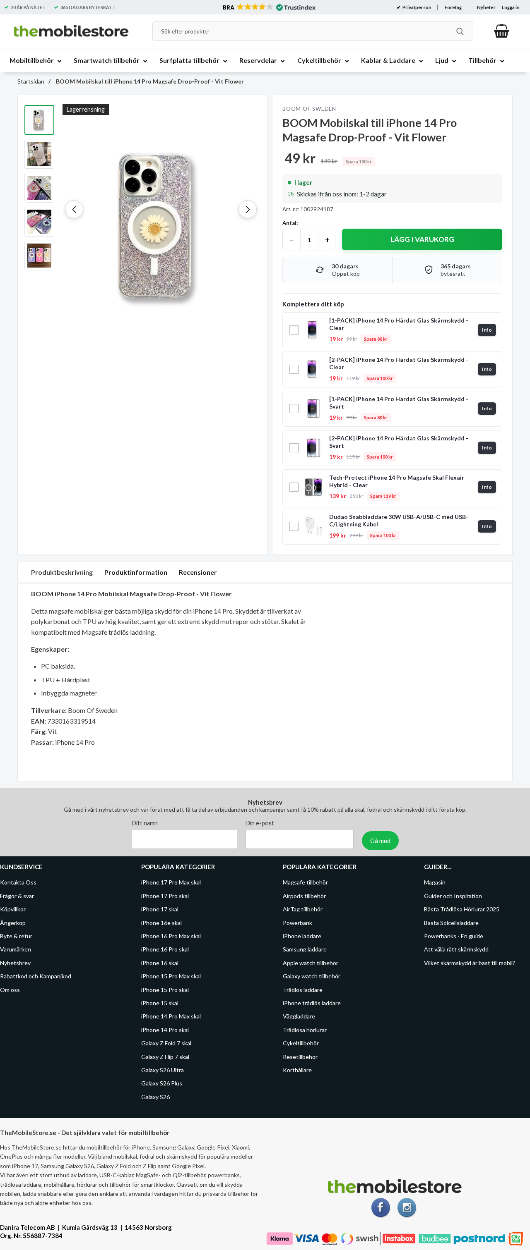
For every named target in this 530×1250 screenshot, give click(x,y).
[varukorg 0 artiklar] (502, 31)
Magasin (435, 882)
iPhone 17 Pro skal (165, 895)
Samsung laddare (305, 949)
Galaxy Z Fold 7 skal (166, 1043)
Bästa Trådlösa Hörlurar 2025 (461, 909)
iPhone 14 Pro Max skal (171, 1016)
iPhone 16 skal (159, 962)
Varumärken (15, 949)
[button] (268, 7)
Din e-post (260, 823)
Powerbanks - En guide (453, 935)
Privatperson (416, 7)
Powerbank (297, 922)
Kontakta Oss (18, 882)
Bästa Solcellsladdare (451, 922)
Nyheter (486, 7)
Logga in (511, 7)
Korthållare (297, 1069)
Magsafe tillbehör (305, 882)
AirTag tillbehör (303, 909)
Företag (453, 7)
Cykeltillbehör (301, 1043)
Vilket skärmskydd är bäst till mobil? (469, 962)
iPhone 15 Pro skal (165, 989)
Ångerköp (13, 922)
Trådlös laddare (303, 989)
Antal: (290, 223)
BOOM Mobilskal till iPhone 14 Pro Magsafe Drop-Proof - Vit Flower (149, 81)
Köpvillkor (13, 909)
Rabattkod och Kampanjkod (35, 976)
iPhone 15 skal (159, 1002)
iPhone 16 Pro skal (165, 949)
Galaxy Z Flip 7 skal (165, 1056)
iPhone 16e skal (161, 922)
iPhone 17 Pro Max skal (171, 882)
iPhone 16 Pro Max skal (171, 935)
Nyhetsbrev (15, 962)
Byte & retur (16, 935)
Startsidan (30, 81)
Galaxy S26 (155, 1096)
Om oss (10, 989)
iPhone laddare (302, 935)
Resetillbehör (300, 1056)
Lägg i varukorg (422, 239)
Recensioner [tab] (198, 572)
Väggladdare (299, 1016)
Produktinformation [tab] (135, 572)
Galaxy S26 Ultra (162, 1069)
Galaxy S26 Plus (161, 1083)
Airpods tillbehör (304, 895)
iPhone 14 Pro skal (165, 1029)
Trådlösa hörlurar (305, 1029)
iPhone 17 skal (159, 909)
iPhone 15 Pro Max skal (171, 976)
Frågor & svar (17, 895)
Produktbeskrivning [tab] (62, 572)
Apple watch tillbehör (310, 962)
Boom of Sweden (309, 108)
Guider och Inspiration (453, 895)
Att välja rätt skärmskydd (456, 949)
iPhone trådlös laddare (312, 1002)
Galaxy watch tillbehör (311, 976)
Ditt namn (145, 823)
